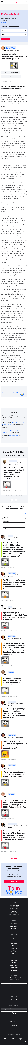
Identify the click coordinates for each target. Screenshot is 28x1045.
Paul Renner (11, 672)
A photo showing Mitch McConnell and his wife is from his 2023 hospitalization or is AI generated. (15, 616)
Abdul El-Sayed (12, 735)
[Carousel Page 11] (21, 495)
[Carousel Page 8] (16, 495)
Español (18, 7)
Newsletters (14, 970)
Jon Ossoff (10, 536)
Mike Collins (11, 794)
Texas (14, 950)
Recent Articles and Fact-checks (14, 977)
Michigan (14, 942)
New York (14, 945)
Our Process (14, 960)
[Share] (25, 1042)
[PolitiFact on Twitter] (11, 999)
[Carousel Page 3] (8, 495)
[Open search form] (26, 2)
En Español (14, 964)
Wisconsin (14, 953)
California (14, 937)
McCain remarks (13, 435)
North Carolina (14, 946)
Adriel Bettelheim (7, 80)
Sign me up (14, 881)
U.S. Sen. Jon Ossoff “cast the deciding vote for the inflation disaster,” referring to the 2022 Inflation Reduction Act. (14, 803)
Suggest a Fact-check (14, 985)
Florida (14, 938)
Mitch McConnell (14, 926)
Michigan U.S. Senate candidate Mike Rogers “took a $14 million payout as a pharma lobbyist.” (15, 744)
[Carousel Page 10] (19, 495)
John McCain (9, 48)
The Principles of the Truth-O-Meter (11, 392)
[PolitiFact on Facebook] (14, 999)
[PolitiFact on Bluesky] (16, 999)
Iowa (14, 940)
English (10, 7)
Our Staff (14, 962)
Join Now (5, 39)
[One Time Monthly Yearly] (14, 34)
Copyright (14, 1029)
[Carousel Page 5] (11, 495)
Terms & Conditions (14, 1021)
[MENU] (2, 2)
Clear (24, 513)
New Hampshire (14, 943)
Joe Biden (14, 929)
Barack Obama (13, 461)
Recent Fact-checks (14, 979)
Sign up (14, 1013)
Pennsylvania (14, 948)
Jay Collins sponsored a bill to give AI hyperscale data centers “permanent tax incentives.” (14, 681)
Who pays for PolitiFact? (14, 965)
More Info (3, 22)
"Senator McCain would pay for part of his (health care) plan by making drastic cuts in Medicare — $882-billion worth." (14, 473)
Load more (14, 858)
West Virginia (14, 951)
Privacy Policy (14, 1025)
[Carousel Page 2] (6, 495)
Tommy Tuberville (12, 824)
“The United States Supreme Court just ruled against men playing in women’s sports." (14, 774)
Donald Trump (11, 573)
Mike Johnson (14, 928)
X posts (10, 606)
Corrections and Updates (14, 968)
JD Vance (14, 924)
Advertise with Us (14, 967)
